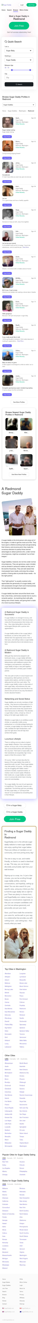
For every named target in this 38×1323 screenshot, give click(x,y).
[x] (6, 1316)
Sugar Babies (6, 1282)
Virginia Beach (24, 1143)
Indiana (4, 1233)
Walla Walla (23, 1040)
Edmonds (8, 1015)
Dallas (4, 1165)
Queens (22, 1089)
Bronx (6, 1079)
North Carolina (24, 1211)
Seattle (22, 1018)
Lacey (6, 1044)
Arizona (4, 1195)
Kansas (4, 1239)
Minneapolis (8, 1146)
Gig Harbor (8, 1028)
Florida (4, 1217)
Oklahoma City (24, 1073)
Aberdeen (8, 973)
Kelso (6, 1031)
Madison (7, 1130)
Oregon (22, 1223)
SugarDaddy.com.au (27, 1312)
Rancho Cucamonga (26, 1095)
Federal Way (9, 1024)
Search (9, 10)
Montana (22, 1188)
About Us (22, 1288)
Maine (4, 1249)
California (5, 1201)
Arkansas (5, 1198)
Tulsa (21, 1140)
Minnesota (5, 1262)
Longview (22, 973)
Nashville (22, 1066)
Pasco (21, 996)
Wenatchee (23, 1044)
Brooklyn (7, 1082)
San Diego (23, 1114)
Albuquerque (9, 1063)
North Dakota (24, 1214)
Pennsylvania (24, 1227)
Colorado (5, 1204)
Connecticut (6, 1207)
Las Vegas (8, 1120)
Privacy (22, 1294)
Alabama (5, 1188)
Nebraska (23, 1191)
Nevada (22, 1195)
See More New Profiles (19, 474)
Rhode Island (24, 1230)
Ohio (21, 1217)
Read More (26, 247)
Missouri (5, 1268)
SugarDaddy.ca (25, 1308)
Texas (21, 1242)
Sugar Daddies (12, 111)
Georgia (4, 1220)
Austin (7, 1066)
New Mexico (23, 1204)
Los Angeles (6, 1168)
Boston (7, 1076)
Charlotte (22, 1174)
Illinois (4, 1230)
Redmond (23, 1008)
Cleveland (8, 1089)
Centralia (7, 1005)
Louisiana (5, 1246)
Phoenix (22, 1079)
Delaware (5, 1211)
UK (18, 1059)
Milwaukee (8, 1143)
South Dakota (24, 1236)
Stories (4, 1301)
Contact (4, 1304)
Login (22, 5)
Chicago (4, 1174)
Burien (7, 999)
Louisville (7, 1127)
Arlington (7, 977)
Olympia (22, 993)
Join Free (19, 25)
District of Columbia (8, 1214)
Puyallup (22, 1005)
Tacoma (22, 1034)
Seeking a (8, 56)
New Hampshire (24, 1198)
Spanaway (23, 1024)
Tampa (22, 1136)
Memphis (7, 1136)
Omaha (22, 1076)
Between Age (9, 66)
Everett (7, 1021)
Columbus (8, 1092)
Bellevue (7, 983)
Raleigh (22, 1092)
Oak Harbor (23, 989)
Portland (22, 1085)
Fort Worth (8, 1101)
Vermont (22, 1249)
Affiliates (22, 1298)
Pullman (22, 1002)
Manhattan (8, 1133)
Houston (22, 1162)
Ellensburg (8, 1018)
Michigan (5, 1258)
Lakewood (8, 1047)
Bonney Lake (9, 989)
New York (5, 1162)
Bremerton (8, 996)
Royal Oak (23, 1101)
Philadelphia (23, 1171)
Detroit (7, 1098)
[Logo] (8, 5)
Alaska (4, 1191)
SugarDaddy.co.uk (9, 1312)
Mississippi (5, 1265)
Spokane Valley (24, 1031)
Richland (22, 1015)
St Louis (22, 1130)
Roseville (22, 1098)
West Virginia (24, 1258)
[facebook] (3, 1316)
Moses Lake (23, 983)
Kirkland (7, 1040)
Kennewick (8, 1034)
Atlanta (4, 1171)
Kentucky (5, 1242)
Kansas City (8, 1117)
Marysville (23, 980)
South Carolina (24, 1233)
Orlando (22, 1165)
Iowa (3, 1236)
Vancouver (23, 1037)
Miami (6, 1140)
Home (3, 10)
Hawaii (4, 1223)
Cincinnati (8, 1085)
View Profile (7, 137)
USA (6, 1059)
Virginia (22, 1252)
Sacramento (23, 1105)
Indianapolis (8, 1111)
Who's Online (24, 10)
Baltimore (8, 1069)
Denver (22, 1168)
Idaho (4, 1227)
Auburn (7, 980)
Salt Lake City (24, 1108)
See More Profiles (19, 402)
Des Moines (8, 1008)
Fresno (7, 1105)
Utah (21, 1246)
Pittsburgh (23, 1082)
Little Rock (8, 1124)
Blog (3, 1298)
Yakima (22, 1047)
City (6, 74)
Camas (7, 1002)
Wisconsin (23, 1262)
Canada (13, 1059)
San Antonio (23, 1111)
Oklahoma (23, 1220)
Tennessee (23, 1239)
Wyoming (22, 1265)
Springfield (23, 1127)
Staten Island (24, 1133)
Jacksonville (8, 1114)
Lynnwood (23, 977)
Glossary (22, 1301)
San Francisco (24, 1117)
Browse (15, 10)
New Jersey (23, 1201)
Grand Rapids (9, 1108)
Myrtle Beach (24, 1063)
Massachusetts (7, 1255)
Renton (22, 1012)
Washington (22, 111)
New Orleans (24, 1069)
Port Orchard (24, 999)
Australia (23, 1059)
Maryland (5, 1252)
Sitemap (22, 1304)
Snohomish (23, 1021)
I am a (7, 46)
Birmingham (8, 1073)
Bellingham (8, 986)
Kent (6, 1037)
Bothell (7, 993)
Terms (21, 1291)
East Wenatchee (10, 1012)
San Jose (22, 1120)
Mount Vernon (24, 986)
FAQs (21, 1279)
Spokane (22, 1028)
